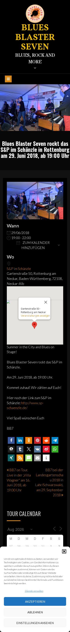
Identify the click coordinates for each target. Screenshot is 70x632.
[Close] (45, 302)
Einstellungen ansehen (35, 623)
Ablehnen (35, 612)
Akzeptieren (35, 601)
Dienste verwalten (34, 590)
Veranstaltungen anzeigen (35, 315)
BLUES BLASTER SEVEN (35, 37)
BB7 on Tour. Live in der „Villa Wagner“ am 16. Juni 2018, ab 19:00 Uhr (19, 480)
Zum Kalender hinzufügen (35, 245)
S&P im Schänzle (19, 268)
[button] (64, 551)
